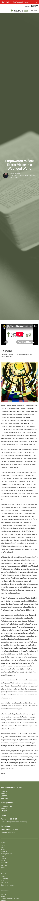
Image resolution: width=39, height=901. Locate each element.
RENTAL (3, 861)
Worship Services (6, 854)
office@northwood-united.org (16, 822)
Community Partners (7, 885)
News (2, 849)
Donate (3, 858)
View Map (4, 798)
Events (3, 847)
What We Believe (6, 883)
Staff (2, 881)
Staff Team (4, 865)
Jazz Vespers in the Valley (21, 2)
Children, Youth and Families (10, 898)
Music (3, 896)
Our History (4, 879)
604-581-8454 (12, 819)
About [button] (3, 856)
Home (3, 845)
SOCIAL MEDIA (5, 863)
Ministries (4, 852)
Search (27, 6)
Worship (3, 894)
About (3, 876)
